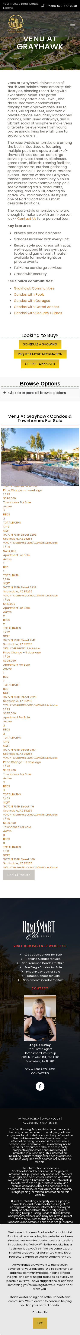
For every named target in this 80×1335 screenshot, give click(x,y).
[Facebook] (40, 1086)
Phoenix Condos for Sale (43, 972)
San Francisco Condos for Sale (43, 963)
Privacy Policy (28, 1119)
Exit (40, 1323)
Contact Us (40, 1312)
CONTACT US (40, 1073)
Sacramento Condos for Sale (43, 980)
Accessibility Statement (40, 1123)
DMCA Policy (51, 1119)
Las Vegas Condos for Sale (43, 955)
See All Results (18, 875)
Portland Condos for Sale (43, 959)
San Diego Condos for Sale (43, 967)
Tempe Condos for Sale (43, 976)
